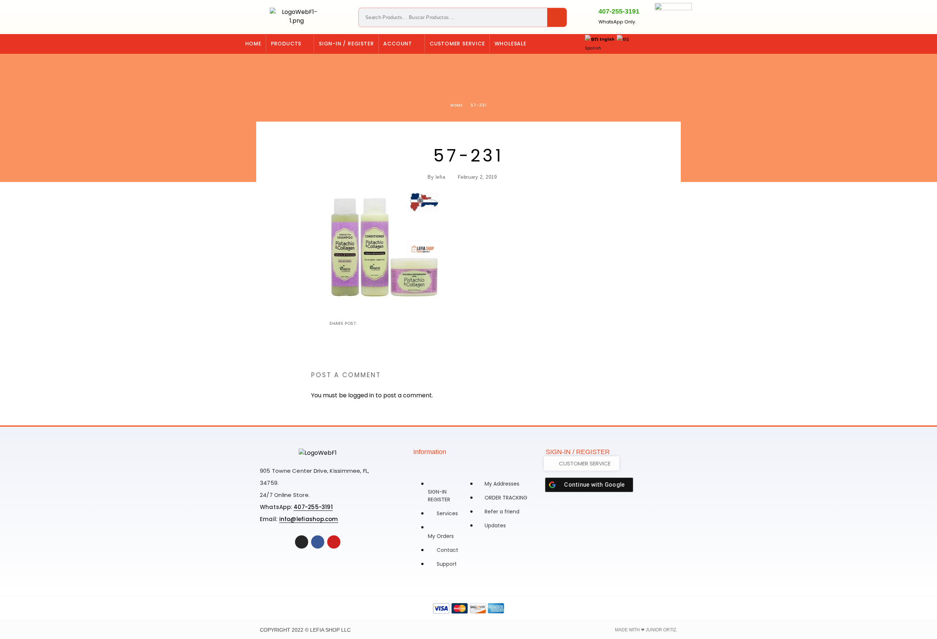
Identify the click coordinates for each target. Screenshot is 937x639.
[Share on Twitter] (375, 323)
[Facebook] (688, 44)
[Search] (557, 17)
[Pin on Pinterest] (387, 323)
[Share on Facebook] (363, 323)
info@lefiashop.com (308, 519)
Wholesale (510, 43)
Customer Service (457, 43)
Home (253, 43)
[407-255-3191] (585, 16)
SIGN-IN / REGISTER (346, 43)
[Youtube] (333, 542)
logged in (361, 395)
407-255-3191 (618, 11)
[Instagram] (673, 44)
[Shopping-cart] (658, 44)
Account (397, 43)
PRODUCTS (286, 43)
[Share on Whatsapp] (398, 323)
